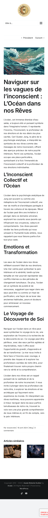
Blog (31, 428)
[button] (5, 451)
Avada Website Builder (32, 483)
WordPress (24, 489)
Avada (10, 486)
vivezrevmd (11, 428)
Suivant (38, 38)
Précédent (28, 38)
